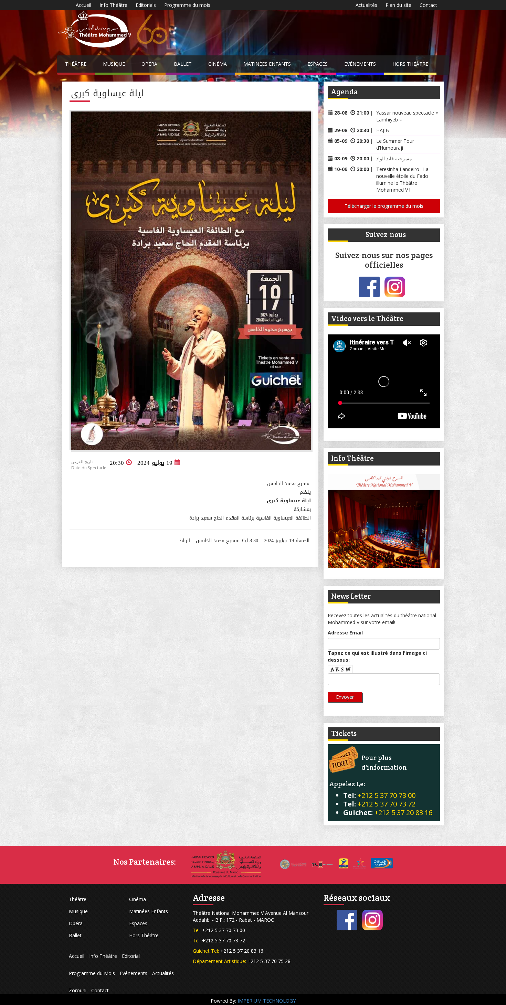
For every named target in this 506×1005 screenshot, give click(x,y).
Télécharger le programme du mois (384, 206)
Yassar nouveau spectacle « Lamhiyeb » (407, 116)
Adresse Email (345, 632)
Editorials (146, 5)
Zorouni (77, 990)
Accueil (83, 5)
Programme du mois (187, 5)
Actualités (366, 5)
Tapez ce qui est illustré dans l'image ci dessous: (377, 656)
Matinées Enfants (267, 64)
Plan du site (398, 5)
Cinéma (217, 64)
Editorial (131, 956)
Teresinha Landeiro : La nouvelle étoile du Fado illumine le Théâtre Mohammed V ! (402, 179)
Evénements (360, 64)
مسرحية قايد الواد (394, 158)
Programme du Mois (92, 973)
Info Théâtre (113, 5)
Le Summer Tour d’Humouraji (395, 144)
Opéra (149, 64)
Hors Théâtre (410, 64)
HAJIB (382, 130)
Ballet (183, 64)
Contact (428, 5)
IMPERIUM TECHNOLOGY (267, 1000)
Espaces (317, 64)
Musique (114, 64)
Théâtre (75, 64)
